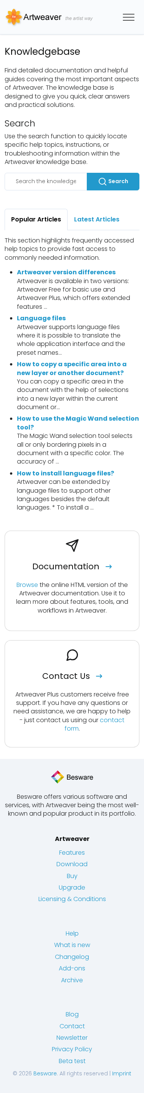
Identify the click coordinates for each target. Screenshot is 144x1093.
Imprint (121, 1073)
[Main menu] (128, 17)
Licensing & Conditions (72, 899)
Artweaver (72, 838)
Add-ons (72, 968)
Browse (27, 584)
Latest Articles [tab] (96, 219)
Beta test (72, 1061)
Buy (72, 876)
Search (117, 181)
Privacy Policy (72, 1049)
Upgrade (72, 887)
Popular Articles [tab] (36, 219)
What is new (72, 945)
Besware (45, 1073)
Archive (72, 980)
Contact (72, 1026)
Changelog (72, 956)
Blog (72, 1014)
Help (72, 933)
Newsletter (72, 1037)
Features (72, 852)
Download (72, 864)
